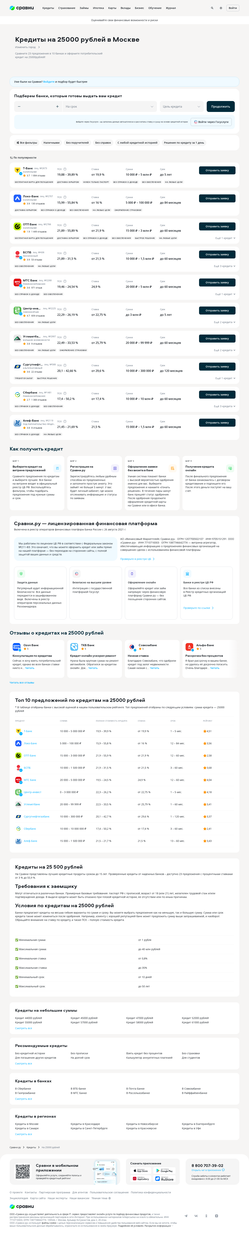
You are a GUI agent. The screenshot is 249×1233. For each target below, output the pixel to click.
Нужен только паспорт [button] (96, 182)
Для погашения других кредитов (35, 1057)
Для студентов (191, 1057)
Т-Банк (28, 731)
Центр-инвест (32, 792)
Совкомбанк (148, 645)
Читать (29, 668)
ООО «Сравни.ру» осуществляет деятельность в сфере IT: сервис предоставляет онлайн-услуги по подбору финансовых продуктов (80, 1214)
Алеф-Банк (30, 841)
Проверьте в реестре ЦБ (135, 559)
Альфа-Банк (205, 645)
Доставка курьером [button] (68, 182)
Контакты (31, 1192)
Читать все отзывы (22, 682)
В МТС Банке (79, 1093)
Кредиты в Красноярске (141, 1128)
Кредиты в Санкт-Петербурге (89, 1128)
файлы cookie (49, 1222)
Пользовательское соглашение (109, 1192)
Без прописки (79, 1053)
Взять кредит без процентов (144, 1053)
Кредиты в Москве (26, 1124)
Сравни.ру (15, 1147)
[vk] (196, 1216)
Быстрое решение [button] (145, 238)
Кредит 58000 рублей (139, 1022)
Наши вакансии (79, 1198)
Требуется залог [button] (24, 378)
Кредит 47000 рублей (139, 1018)
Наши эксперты (57, 1198)
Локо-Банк (30, 743)
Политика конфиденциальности (151, 1192)
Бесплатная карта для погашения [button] (34, 182)
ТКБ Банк (87, 645)
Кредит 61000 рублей (195, 1022)
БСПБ (27, 767)
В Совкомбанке (191, 1088)
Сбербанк (30, 828)
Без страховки (191, 1053)
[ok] (206, 1216)
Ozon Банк (31, 645)
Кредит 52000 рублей (195, 1018)
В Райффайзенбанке (194, 1093)
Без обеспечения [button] (151, 182)
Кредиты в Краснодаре (85, 1124)
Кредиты (31, 1147)
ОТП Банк (30, 755)
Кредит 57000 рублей (84, 1022)
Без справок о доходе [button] (125, 182)
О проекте (16, 1192)
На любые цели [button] (174, 182)
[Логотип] (22, 1206)
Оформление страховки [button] (128, 210)
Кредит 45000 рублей (84, 1018)
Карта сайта (38, 1198)
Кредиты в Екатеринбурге (198, 1124)
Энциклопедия (19, 1198)
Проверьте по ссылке (196, 608)
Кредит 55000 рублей (28, 1022)
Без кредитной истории (30, 1053)
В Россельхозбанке (138, 1093)
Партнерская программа (54, 1192)
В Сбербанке (23, 1088)
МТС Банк (30, 780)
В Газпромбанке (25, 1093)
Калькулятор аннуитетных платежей (149, 1057)
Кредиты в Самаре (27, 1128)
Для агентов (80, 1192)
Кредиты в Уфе (191, 1128)
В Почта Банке (135, 1088)
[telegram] (186, 1216)
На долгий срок (80, 1057)
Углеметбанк (32, 804)
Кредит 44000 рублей (28, 1018)
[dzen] (216, 1216)
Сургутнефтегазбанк (36, 816)
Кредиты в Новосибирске (142, 1124)
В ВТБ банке (78, 1088)
